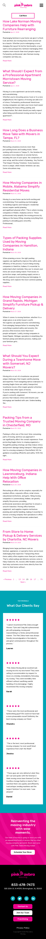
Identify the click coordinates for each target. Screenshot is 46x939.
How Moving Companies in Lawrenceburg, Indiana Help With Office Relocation (22, 475)
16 (31, 579)
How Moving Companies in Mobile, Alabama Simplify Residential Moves (22, 186)
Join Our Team (22, 913)
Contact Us (23, 906)
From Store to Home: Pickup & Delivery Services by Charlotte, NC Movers (22, 535)
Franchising (23, 919)
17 (35, 579)
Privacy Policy (23, 928)
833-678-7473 (23, 885)
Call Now (23, 16)
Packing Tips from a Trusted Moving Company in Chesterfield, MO (22, 421)
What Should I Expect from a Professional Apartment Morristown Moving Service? (22, 77)
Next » (23, 582)
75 (41, 579)
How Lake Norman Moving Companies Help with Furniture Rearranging (22, 25)
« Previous (7, 579)
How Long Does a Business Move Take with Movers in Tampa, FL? (23, 134)
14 (23, 579)
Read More (7, 61)
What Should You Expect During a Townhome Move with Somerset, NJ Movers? (22, 361)
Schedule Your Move (23, 852)
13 (20, 579)
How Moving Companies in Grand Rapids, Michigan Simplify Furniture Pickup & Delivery (23, 302)
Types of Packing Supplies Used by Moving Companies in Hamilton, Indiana (22, 243)
